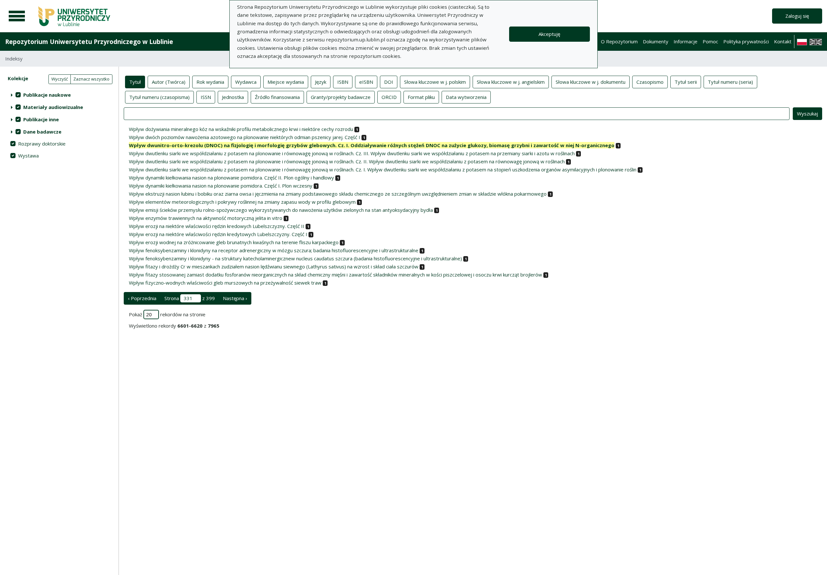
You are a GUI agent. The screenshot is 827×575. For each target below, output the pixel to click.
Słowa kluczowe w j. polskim (435, 82)
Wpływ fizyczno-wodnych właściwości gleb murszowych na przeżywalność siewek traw (225, 282)
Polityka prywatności (746, 41)
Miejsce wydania (285, 82)
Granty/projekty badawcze (341, 97)
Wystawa (28, 155)
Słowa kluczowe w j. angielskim (511, 82)
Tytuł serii (686, 82)
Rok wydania (210, 82)
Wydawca (245, 82)
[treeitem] (59, 95)
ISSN (206, 97)
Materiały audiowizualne (53, 107)
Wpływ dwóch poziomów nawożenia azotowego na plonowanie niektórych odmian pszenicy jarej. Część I (244, 137)
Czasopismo (650, 82)
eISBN (366, 82)
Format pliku (421, 97)
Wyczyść (59, 79)
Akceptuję (549, 34)
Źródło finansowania (277, 97)
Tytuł (135, 82)
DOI (388, 82)
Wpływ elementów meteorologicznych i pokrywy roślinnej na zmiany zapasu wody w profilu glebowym (242, 202)
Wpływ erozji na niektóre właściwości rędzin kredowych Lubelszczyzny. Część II (216, 226)
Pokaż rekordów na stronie (167, 314)
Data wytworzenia (466, 97)
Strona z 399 (189, 298)
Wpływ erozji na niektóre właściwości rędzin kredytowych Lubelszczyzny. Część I (218, 234)
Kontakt (782, 41)
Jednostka (233, 97)
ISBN (342, 82)
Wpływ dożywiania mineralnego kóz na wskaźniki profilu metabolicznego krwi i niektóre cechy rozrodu (241, 129)
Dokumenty (655, 41)
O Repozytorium (619, 41)
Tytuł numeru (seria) (730, 82)
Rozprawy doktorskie (42, 143)
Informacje (685, 41)
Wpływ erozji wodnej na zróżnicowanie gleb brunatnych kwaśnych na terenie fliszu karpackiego (234, 242)
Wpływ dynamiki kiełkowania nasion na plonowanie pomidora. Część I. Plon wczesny (220, 185)
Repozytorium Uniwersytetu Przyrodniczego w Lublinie (89, 42)
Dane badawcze (42, 131)
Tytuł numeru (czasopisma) (159, 97)
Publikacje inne (41, 119)
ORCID (389, 97)
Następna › (235, 298)
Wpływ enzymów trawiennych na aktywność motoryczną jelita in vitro (205, 218)
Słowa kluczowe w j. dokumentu (590, 82)
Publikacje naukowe (47, 95)
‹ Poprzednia (142, 298)
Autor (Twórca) (168, 82)
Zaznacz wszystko (91, 79)
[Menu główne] (17, 16)
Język (320, 82)
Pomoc (710, 41)
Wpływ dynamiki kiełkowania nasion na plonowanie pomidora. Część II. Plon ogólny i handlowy (231, 177)
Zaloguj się (797, 16)
